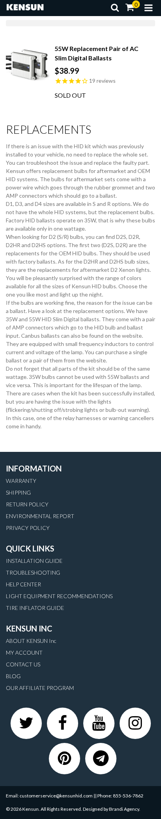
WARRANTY (21, 480)
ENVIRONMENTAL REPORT (40, 516)
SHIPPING (18, 492)
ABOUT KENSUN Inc (31, 640)
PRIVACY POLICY (28, 527)
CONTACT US (23, 664)
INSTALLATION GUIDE (34, 560)
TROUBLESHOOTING (33, 572)
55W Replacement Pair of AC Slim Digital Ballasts (96, 53)
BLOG (13, 676)
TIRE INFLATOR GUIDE (35, 607)
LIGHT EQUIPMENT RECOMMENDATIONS (59, 596)
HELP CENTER (23, 584)
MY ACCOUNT (24, 652)
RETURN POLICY (27, 504)
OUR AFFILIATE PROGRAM (40, 687)
